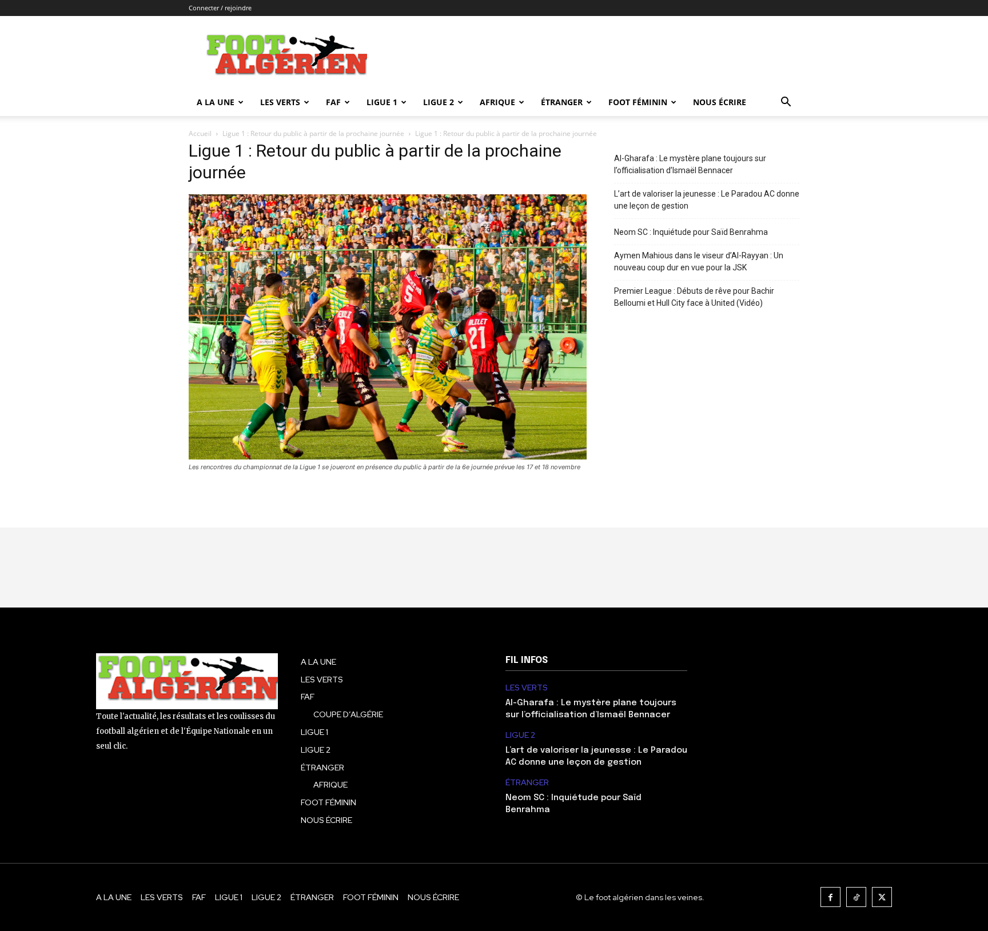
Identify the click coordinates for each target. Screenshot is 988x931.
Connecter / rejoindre (220, 7)
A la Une (215, 102)
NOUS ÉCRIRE (719, 102)
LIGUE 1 (381, 102)
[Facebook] (830, 897)
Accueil (200, 133)
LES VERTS (280, 102)
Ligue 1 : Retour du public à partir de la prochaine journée (313, 133)
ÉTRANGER (562, 102)
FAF (333, 102)
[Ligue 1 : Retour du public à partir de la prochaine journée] (388, 456)
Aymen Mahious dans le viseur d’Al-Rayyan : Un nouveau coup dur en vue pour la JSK (698, 261)
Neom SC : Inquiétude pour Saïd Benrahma (691, 232)
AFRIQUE (497, 102)
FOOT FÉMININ (637, 102)
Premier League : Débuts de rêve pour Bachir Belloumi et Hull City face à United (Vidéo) (694, 296)
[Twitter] (882, 897)
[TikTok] (856, 897)
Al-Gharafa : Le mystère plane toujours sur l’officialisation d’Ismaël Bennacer (690, 164)
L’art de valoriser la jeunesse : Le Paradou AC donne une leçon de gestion (706, 199)
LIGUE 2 (438, 102)
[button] (785, 103)
